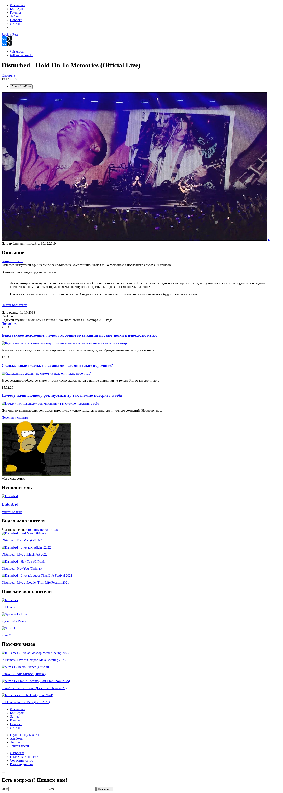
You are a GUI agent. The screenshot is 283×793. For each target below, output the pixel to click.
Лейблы (15, 742)
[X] (9, 38)
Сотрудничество (21, 760)
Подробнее (9, 323)
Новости (16, 724)
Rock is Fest (10, 34)
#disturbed (17, 51)
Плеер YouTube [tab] (21, 86)
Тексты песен (19, 746)
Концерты (17, 713)
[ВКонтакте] (4, 38)
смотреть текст (12, 261)
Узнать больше (12, 512)
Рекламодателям (21, 764)
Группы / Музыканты (25, 735)
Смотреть (8, 75)
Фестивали (17, 709)
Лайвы (14, 716)
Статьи (15, 728)
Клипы (15, 720)
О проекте (17, 753)
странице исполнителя (42, 529)
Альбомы (16, 738)
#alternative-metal (21, 55)
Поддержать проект (24, 756)
